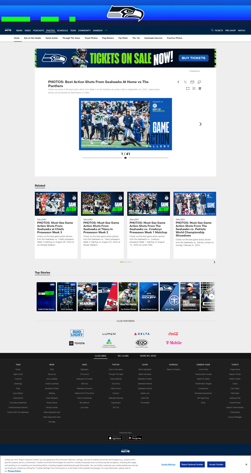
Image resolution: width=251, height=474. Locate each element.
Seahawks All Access (84, 379)
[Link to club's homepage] (8, 30)
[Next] (200, 124)
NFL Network (84, 403)
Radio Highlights (144, 369)
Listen (145, 365)
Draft (52, 369)
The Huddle (144, 403)
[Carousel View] (188, 88)
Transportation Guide (203, 374)
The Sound (84, 374)
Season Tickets (235, 374)
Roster (18, 369)
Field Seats (235, 393)
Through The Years (116, 374)
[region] (125, 464)
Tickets (235, 365)
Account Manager (235, 417)
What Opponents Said (51, 417)
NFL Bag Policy (203, 398)
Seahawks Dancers (116, 398)
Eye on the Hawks (116, 369)
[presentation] (215, 262)
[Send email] (192, 84)
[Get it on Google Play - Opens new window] (135, 439)
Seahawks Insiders (145, 379)
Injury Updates (52, 379)
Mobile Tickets (235, 379)
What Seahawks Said (52, 412)
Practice (116, 393)
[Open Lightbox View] (125, 130)
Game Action (116, 388)
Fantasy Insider (52, 407)
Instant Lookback (52, 384)
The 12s (116, 407)
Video (84, 365)
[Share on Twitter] (185, 84)
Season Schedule (173, 369)
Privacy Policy (14, 471)
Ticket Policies (235, 403)
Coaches (18, 379)
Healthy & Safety (203, 379)
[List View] (200, 88)
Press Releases (52, 398)
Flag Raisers (116, 403)
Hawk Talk (145, 398)
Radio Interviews (145, 374)
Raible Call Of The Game (84, 393)
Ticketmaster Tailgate (203, 384)
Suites (235, 384)
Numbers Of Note (52, 388)
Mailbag (52, 393)
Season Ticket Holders (235, 407)
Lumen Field (203, 369)
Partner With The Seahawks (18, 412)
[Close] (246, 464)
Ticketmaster (235, 412)
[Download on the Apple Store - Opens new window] (115, 438)
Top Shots (116, 384)
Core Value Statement (18, 403)
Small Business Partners (18, 407)
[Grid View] (194, 88)
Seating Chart (235, 398)
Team (18, 365)
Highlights (84, 369)
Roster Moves (52, 403)
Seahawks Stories (145, 388)
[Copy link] (199, 82)
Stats (18, 388)
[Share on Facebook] (178, 84)
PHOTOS (115, 365)
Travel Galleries (116, 379)
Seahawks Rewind (145, 384)
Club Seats (235, 388)
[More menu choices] (106, 30)
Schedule (173, 365)
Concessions (203, 388)
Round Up (52, 374)
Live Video (84, 407)
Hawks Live (145, 393)
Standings (18, 384)
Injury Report (18, 393)
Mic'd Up (84, 384)
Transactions (18, 398)
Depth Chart (18, 374)
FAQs (203, 403)
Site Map (52, 422)
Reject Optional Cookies (192, 464)
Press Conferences (84, 398)
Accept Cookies (216, 464)
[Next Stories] (211, 297)
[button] (122, 262)
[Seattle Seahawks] (125, 451)
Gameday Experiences (203, 393)
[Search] (212, 30)
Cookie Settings (168, 464)
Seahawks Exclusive (84, 388)
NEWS (51, 365)
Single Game (235, 369)
